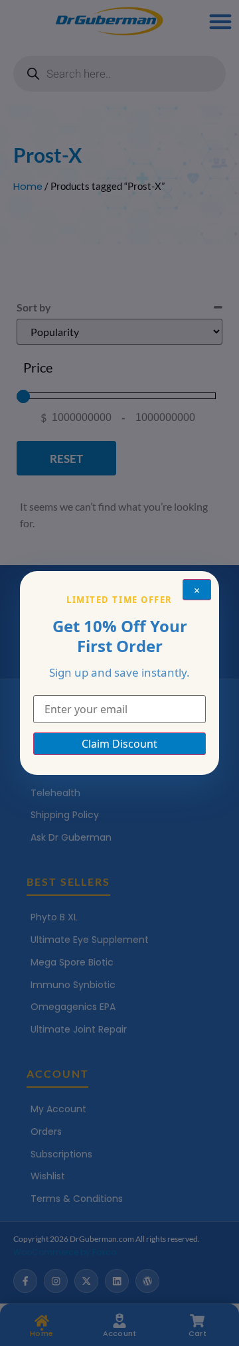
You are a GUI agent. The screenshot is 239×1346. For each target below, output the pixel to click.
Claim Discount (119, 743)
